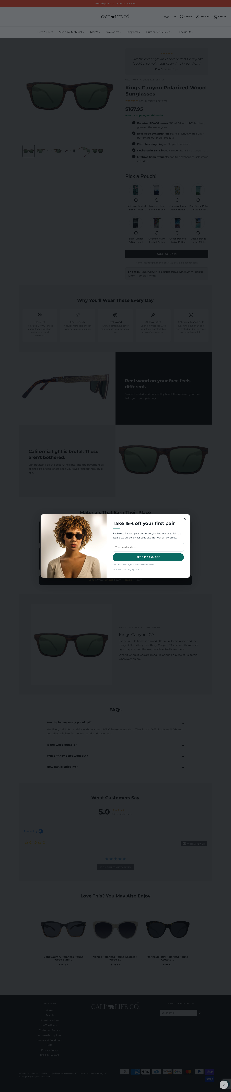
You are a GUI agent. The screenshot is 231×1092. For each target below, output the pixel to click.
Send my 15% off (148, 557)
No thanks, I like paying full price (127, 570)
